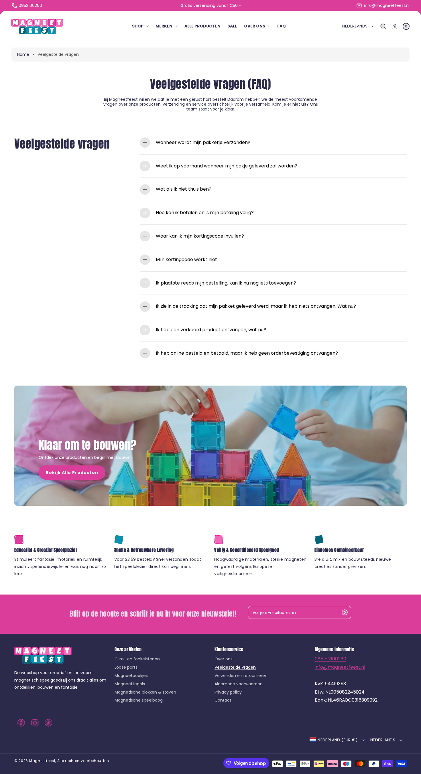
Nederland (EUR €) (338, 740)
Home (23, 54)
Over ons (224, 659)
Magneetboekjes (131, 675)
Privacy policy (228, 692)
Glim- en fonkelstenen (137, 659)
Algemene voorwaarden (239, 684)
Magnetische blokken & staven (145, 692)
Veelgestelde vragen (235, 667)
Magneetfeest (42, 760)
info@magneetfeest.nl (340, 667)
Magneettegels (130, 684)
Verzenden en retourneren (241, 675)
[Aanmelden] (345, 612)
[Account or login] (394, 26)
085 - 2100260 (330, 658)
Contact (223, 700)
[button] (383, 26)
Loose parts (126, 667)
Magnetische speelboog (139, 700)
